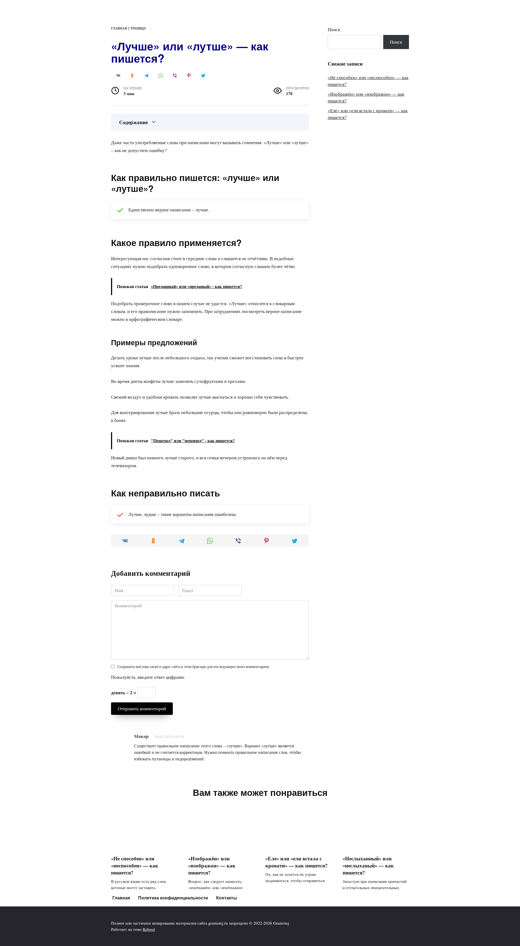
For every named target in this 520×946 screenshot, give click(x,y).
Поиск (334, 29)
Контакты (226, 898)
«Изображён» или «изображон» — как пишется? (211, 865)
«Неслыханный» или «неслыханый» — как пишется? (368, 865)
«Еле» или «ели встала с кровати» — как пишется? (296, 862)
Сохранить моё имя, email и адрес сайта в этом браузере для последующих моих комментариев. (193, 666)
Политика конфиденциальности (173, 898)
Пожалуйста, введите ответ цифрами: (148, 677)
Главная (121, 898)
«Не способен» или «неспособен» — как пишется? (134, 865)
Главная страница (128, 28)
